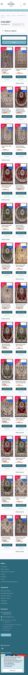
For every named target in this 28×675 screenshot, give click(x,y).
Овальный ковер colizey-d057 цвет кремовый (6, 539)
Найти (14, 42)
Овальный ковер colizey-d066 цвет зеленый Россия (6, 266)
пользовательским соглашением (9, 665)
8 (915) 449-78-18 (7, 614)
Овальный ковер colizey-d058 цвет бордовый (6, 346)
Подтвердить (12, 670)
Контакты (3, 576)
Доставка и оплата (6, 595)
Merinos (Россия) (21, 15)
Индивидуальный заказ (7, 593)
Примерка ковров (5, 590)
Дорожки (16, 10)
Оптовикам (4, 600)
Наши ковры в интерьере (7, 571)
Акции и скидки (5, 569)
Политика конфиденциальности (9, 581)
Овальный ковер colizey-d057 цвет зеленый (6, 499)
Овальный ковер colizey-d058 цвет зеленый (6, 383)
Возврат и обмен (5, 598)
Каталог (8, 15)
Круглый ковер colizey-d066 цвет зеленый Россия (20, 227)
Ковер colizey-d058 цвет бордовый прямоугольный (20, 306)
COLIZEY (3, 17)
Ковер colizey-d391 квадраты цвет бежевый (20, 539)
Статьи (3, 579)
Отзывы (3, 574)
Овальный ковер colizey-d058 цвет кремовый (6, 420)
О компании (4, 566)
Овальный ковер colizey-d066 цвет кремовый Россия (6, 306)
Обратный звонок (6, 634)
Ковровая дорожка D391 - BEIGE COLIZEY (6, 71)
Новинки (9, 10)
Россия (13, 15)
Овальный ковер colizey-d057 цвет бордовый (6, 459)
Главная (2, 15)
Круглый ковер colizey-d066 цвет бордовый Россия (20, 187)
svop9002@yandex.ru (8, 616)
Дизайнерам (4, 603)
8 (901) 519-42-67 (7, 612)
